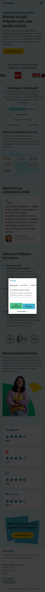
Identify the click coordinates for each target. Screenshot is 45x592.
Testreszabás (21, 311)
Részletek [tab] (24, 285)
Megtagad (29, 306)
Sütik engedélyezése (16, 306)
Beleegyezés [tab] (14, 285)
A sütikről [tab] (33, 285)
